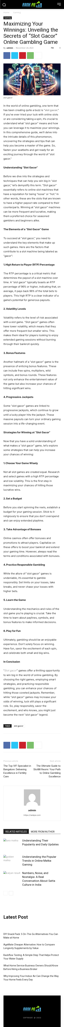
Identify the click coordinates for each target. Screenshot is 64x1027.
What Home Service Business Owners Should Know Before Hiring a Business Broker (30, 967)
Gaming (17, 12)
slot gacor (51, 110)
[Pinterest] (22, 55)
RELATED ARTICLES (16, 831)
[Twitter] (14, 55)
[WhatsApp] (30, 55)
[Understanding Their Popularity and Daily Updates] (11, 844)
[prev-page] (5, 893)
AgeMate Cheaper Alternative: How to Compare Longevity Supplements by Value (29, 946)
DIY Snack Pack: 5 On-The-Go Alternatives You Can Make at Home (30, 936)
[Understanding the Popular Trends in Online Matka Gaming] (11, 861)
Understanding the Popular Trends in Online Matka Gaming (39, 860)
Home (6, 12)
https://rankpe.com (32, 815)
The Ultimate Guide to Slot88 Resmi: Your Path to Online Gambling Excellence (47, 771)
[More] (38, 55)
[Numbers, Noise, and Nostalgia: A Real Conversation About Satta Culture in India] (11, 877)
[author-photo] (32, 805)
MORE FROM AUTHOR (43, 831)
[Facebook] (6, 55)
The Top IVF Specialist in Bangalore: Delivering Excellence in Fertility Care (17, 771)
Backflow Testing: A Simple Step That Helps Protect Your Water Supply (31, 957)
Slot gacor (10, 670)
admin (9, 48)
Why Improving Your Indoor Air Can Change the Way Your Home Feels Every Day (31, 978)
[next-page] (11, 893)
